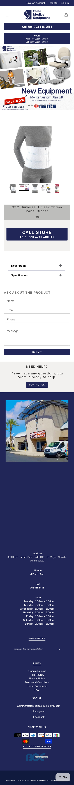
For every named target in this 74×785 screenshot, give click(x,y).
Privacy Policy (37, 678)
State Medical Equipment (35, 780)
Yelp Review (37, 674)
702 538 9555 (37, 574)
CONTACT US (37, 385)
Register (53, 2)
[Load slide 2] (32, 105)
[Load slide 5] (42, 105)
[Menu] (7, 15)
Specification (19, 275)
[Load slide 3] (35, 105)
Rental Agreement (37, 686)
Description (18, 265)
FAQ (37, 689)
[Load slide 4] (39, 105)
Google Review (37, 670)
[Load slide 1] (29, 105)
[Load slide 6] (45, 105)
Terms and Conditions (37, 682)
